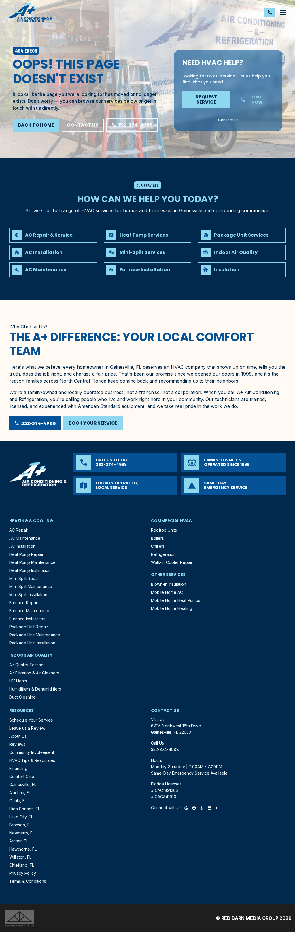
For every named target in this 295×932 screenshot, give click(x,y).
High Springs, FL (24, 808)
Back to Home (36, 125)
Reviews (17, 744)
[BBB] (216, 807)
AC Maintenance (24, 538)
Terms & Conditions (27, 881)
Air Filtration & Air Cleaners (34, 672)
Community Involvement (31, 752)
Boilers (157, 538)
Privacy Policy (22, 873)
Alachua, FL (20, 792)
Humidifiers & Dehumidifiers (35, 688)
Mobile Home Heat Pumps (175, 600)
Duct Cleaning (22, 697)
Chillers (158, 546)
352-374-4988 (132, 125)
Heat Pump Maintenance (32, 562)
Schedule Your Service (31, 720)
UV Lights (18, 680)
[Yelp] (201, 807)
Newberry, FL (22, 832)
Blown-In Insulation (168, 584)
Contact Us (83, 125)
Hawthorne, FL (23, 849)
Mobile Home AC (167, 592)
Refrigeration (163, 554)
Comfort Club (21, 776)
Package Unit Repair (28, 626)
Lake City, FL (21, 816)
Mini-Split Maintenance (30, 586)
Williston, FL (20, 857)
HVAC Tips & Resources (32, 760)
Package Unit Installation (32, 642)
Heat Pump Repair (26, 554)
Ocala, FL (18, 800)
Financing (18, 768)
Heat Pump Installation (30, 570)
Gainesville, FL (22, 784)
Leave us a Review (27, 728)
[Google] (186, 807)
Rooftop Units (164, 530)
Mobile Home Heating (171, 608)
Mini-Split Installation (28, 594)
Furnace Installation (27, 618)
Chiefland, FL (21, 865)
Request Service (206, 99)
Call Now (251, 99)
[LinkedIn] (209, 807)
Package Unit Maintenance (34, 634)
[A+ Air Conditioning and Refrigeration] (29, 12)
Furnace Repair (23, 602)
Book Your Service (93, 423)
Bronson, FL (20, 824)
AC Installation (22, 546)
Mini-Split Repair (24, 578)
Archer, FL (18, 840)
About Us (18, 736)
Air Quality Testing (26, 664)
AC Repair (18, 530)
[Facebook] (194, 807)
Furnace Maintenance (29, 610)
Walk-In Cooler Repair (171, 562)
